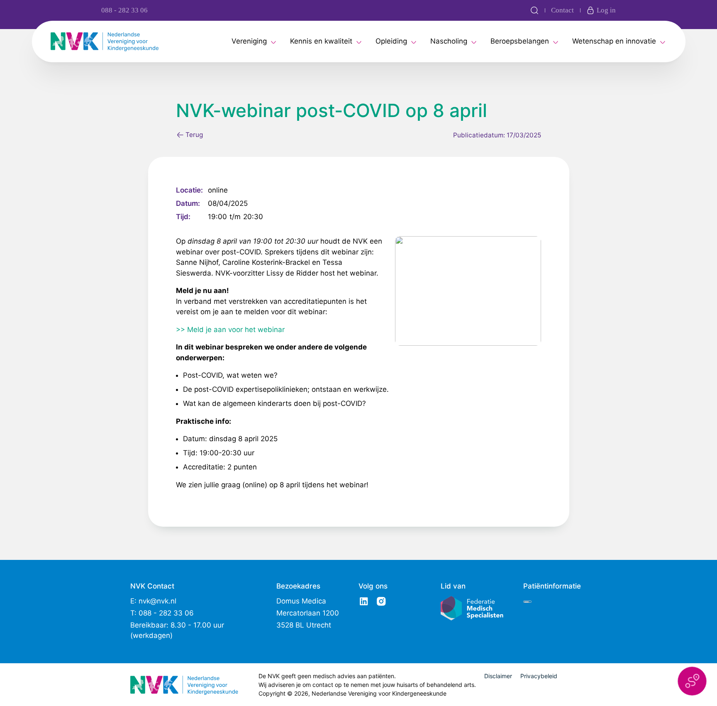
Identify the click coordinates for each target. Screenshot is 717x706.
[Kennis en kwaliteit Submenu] (359, 41)
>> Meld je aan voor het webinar (230, 329)
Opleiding (391, 41)
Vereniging (249, 41)
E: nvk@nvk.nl (153, 601)
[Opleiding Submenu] (414, 41)
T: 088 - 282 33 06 (162, 613)
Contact (562, 10)
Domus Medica (301, 601)
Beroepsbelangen (519, 41)
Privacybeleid (538, 675)
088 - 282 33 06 (124, 10)
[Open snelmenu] (692, 681)
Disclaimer (498, 675)
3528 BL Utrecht (303, 625)
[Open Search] (534, 10)
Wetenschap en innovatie (614, 41)
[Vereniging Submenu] (273, 41)
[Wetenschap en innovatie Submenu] (662, 41)
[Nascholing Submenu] (474, 41)
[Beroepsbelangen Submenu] (555, 41)
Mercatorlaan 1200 (307, 613)
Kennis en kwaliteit (321, 41)
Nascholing (448, 41)
